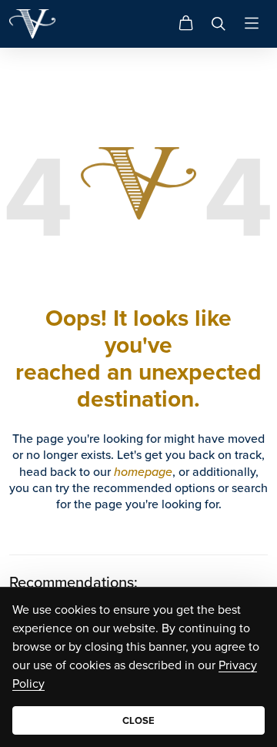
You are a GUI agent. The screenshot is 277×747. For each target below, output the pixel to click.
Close (138, 720)
